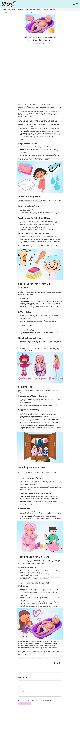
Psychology (40, 658)
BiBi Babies (11, 9)
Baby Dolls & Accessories (10, 12)
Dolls (34, 658)
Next (59, 670)
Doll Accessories (30, 9)
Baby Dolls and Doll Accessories (46, 9)
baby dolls (26, 104)
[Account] (74, 4)
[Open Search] (19, 4)
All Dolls (4, 9)
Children (28, 658)
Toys (56, 658)
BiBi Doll (21, 658)
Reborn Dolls (20, 9)
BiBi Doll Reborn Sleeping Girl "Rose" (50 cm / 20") (15, 743)
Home (3, 12)
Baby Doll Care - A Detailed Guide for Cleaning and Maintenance (29, 12)
